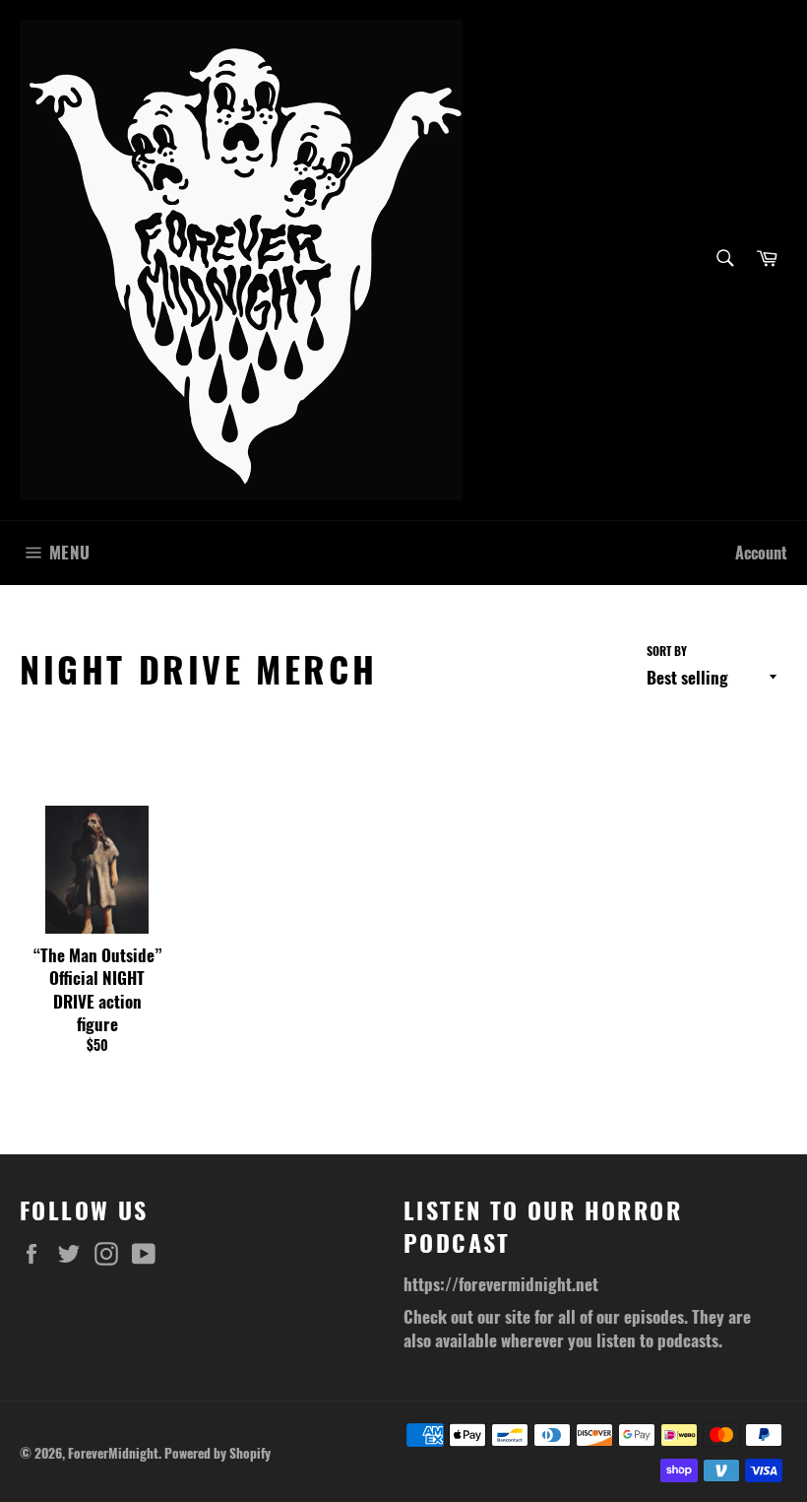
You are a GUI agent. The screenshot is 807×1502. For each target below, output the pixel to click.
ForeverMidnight (113, 1453)
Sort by (667, 651)
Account (761, 552)
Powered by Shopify (217, 1453)
